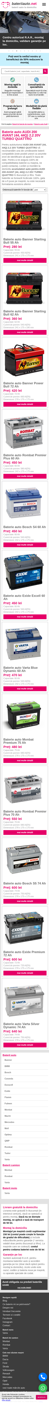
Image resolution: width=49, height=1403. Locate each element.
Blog (5, 1300)
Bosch (8, 1072)
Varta (7, 1159)
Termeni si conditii (11, 1315)
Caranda (9, 1079)
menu (44, 4)
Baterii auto (9, 1055)
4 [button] (20, 51)
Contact (6, 1325)
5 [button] (24, 51)
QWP (7, 1141)
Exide (7, 1091)
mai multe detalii (25, 260)
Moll (7, 1128)
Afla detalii (6, 1400)
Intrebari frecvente (12, 1311)
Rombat (8, 1147)
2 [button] (12, 51)
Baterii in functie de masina (22, 124)
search (45, 71)
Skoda (6, 1366)
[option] (24, 30)
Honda (6, 1384)
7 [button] (32, 51)
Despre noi (8, 1307)
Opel (5, 1380)
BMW (7, 1066)
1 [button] (9, 51)
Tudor (7, 1153)
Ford (5, 1363)
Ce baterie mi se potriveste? (16, 1304)
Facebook (7, 1318)
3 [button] (16, 51)
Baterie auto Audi (40, 124)
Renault (6, 1373)
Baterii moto (10, 1188)
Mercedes (9, 1122)
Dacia (5, 1359)
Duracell (9, 1085)
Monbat (8, 1110)
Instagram (7, 1322)
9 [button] (40, 51)
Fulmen (8, 1103)
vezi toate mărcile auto (14, 1388)
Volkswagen (8, 1370)
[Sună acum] (43, 1377)
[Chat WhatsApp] (43, 1388)
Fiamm (8, 1097)
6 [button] (28, 51)
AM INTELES (41, 1397)
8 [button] (36, 51)
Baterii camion (11, 1165)
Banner (8, 1060)
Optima (8, 1134)
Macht (8, 1116)
